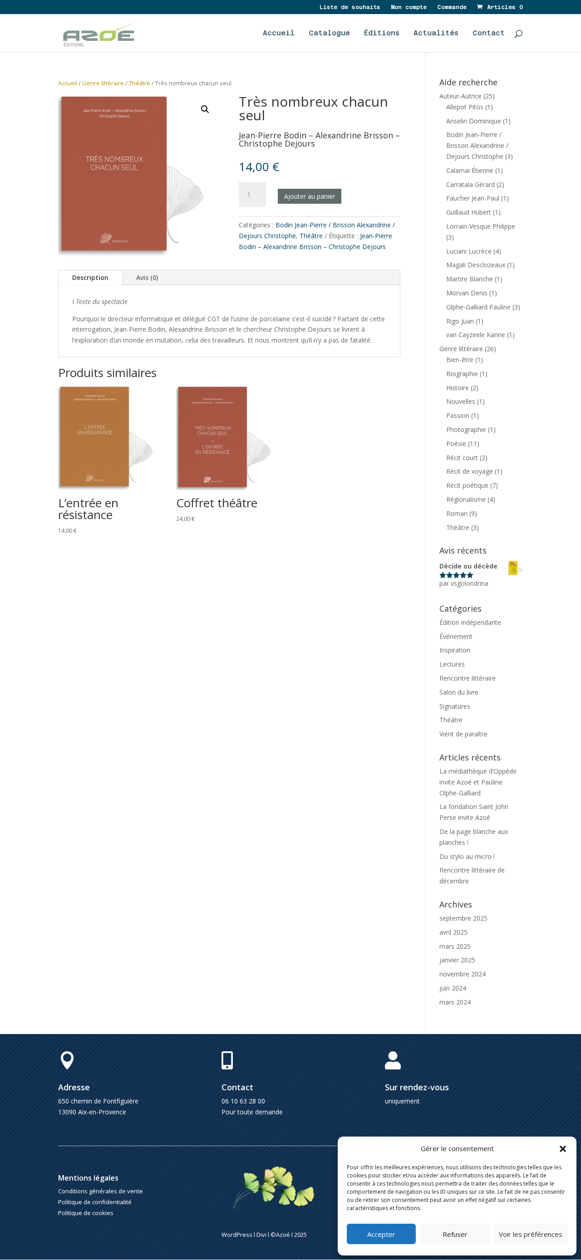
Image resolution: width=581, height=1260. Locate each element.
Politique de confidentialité (95, 1202)
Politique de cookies (85, 1213)
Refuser (455, 1234)
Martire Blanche (469, 279)
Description (90, 277)
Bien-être (459, 359)
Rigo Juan (460, 321)
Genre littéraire (103, 83)
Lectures (452, 664)
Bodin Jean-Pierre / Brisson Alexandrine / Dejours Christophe (477, 145)
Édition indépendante (470, 622)
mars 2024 (455, 1002)
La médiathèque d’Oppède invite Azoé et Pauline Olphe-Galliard (478, 782)
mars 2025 (455, 946)
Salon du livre (458, 692)
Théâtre (139, 83)
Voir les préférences (530, 1234)
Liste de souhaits (350, 7)
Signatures (454, 706)
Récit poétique (467, 485)
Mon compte (409, 7)
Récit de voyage (469, 471)
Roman (457, 513)
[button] (562, 1148)
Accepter (381, 1234)
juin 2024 (452, 988)
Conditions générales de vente (100, 1191)
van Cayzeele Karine (475, 334)
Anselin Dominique (473, 121)
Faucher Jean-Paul (472, 198)
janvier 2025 (457, 960)
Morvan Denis (466, 293)
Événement (456, 636)
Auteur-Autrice (460, 96)
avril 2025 (453, 932)
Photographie (466, 429)
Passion (457, 415)
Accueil (279, 33)
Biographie (462, 373)
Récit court (462, 457)
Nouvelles (460, 401)
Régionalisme (466, 499)
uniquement (402, 1101)
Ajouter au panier (309, 196)
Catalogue (329, 33)
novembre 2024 (462, 974)
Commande (452, 7)
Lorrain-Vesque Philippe (480, 226)
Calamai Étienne (469, 170)
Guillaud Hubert (468, 212)
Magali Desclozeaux (475, 264)
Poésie (456, 443)
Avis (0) (147, 277)
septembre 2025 (463, 918)
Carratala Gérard (470, 184)
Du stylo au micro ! (467, 856)
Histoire (457, 387)
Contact (489, 33)
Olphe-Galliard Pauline (478, 307)
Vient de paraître (463, 734)
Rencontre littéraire (467, 678)
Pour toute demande (252, 1112)
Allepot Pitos (464, 107)
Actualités (436, 33)
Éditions (381, 33)
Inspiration (454, 650)
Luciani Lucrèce (469, 251)
